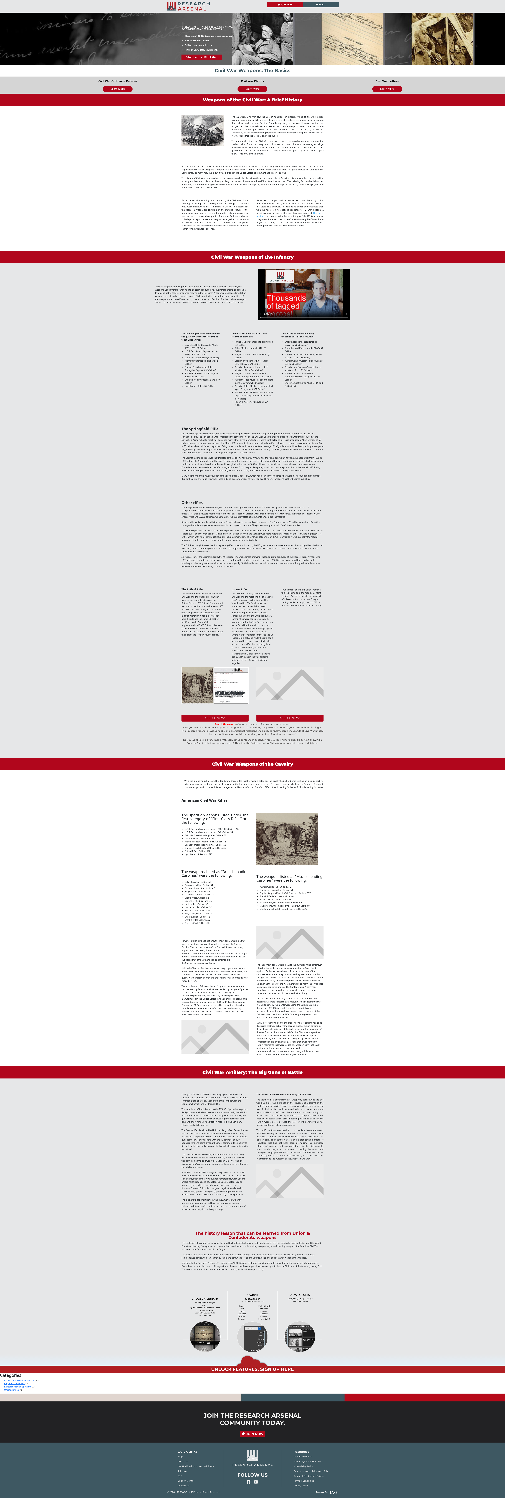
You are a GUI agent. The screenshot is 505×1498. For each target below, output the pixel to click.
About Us (183, 1461)
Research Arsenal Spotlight (17, 1386)
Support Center (186, 1481)
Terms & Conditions (304, 1481)
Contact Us (184, 1485)
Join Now (183, 1471)
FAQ (180, 1476)
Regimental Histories (14, 1383)
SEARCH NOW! (215, 718)
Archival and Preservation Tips (19, 1380)
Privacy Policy (301, 1485)
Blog (180, 1456)
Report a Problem (303, 1456)
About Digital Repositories (307, 1461)
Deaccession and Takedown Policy (312, 1471)
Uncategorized (11, 1389)
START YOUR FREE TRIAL (201, 57)
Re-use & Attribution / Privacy (309, 1476)
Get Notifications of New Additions (196, 1466)
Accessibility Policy (303, 1466)
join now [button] (254, 1434)
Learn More (118, 88)
